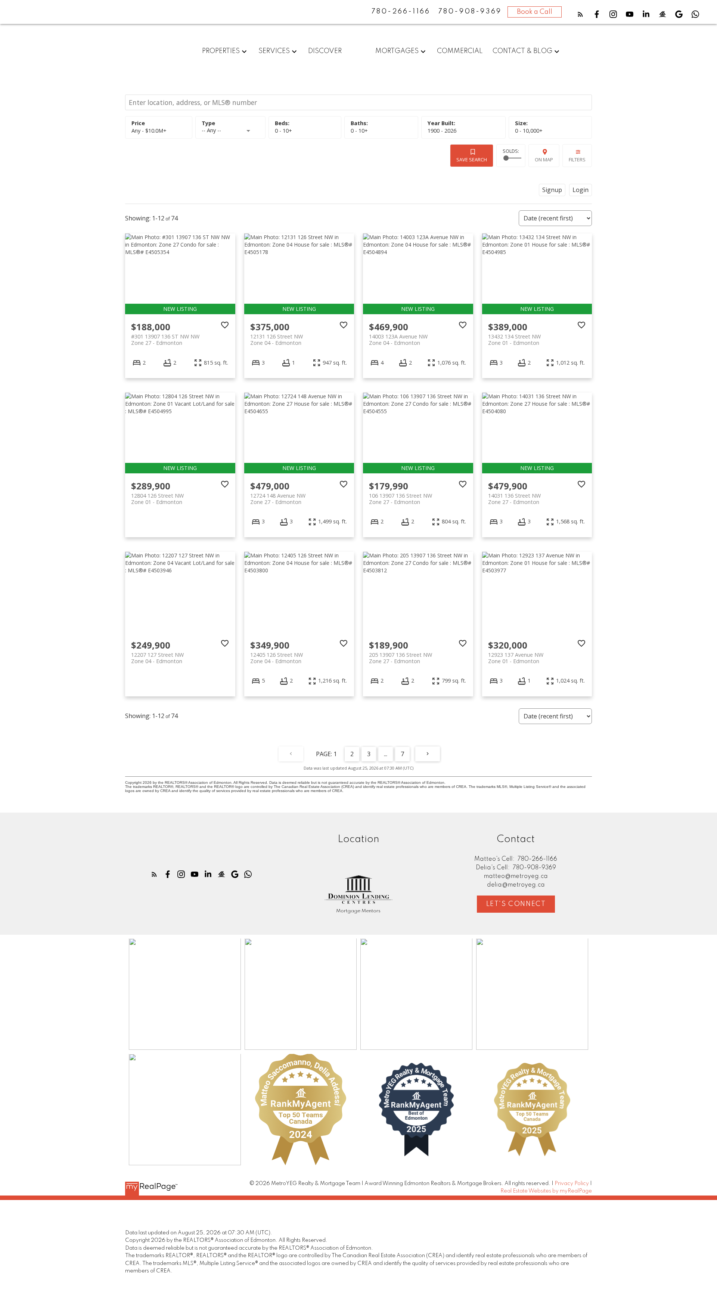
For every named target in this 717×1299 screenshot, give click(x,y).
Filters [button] (577, 159)
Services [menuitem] (274, 51)
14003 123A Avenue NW (398, 339)
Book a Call (534, 12)
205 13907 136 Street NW (400, 658)
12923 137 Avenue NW (515, 658)
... (385, 754)
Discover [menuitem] (325, 51)
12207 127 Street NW (157, 658)
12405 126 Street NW (276, 658)
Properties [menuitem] (221, 51)
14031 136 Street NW (514, 498)
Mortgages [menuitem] (397, 51)
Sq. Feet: (529, 130)
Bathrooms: (359, 130)
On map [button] (544, 159)
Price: (149, 130)
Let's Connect (516, 904)
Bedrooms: (283, 130)
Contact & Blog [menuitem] (522, 51)
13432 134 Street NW (514, 339)
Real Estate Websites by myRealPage (546, 1191)
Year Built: (442, 130)
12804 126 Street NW (157, 498)
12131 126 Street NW (276, 339)
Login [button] (580, 190)
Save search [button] (471, 159)
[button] (580, 14)
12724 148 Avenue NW (277, 498)
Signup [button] (552, 190)
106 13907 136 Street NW (400, 498)
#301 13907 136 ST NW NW (165, 339)
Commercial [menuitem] (460, 51)
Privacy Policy (572, 1183)
